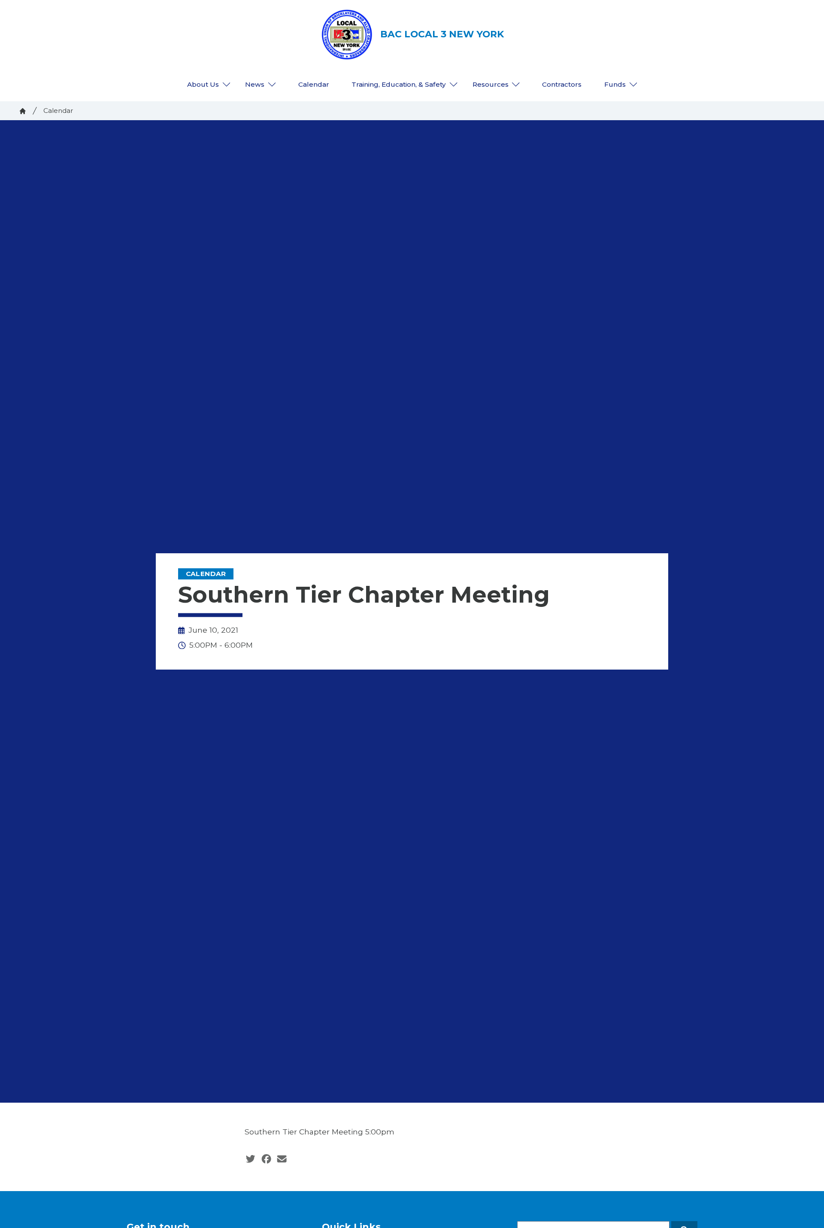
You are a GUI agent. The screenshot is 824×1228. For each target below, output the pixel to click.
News (254, 84)
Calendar (313, 84)
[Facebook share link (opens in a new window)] (266, 1158)
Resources (491, 84)
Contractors (562, 84)
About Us (203, 84)
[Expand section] (226, 84)
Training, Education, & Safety (398, 84)
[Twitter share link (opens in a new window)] (250, 1158)
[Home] (23, 111)
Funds (615, 84)
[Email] (282, 1158)
